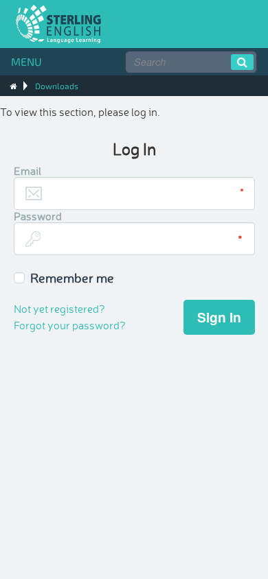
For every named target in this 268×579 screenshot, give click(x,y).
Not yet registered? (59, 308)
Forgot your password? (70, 324)
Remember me (72, 277)
